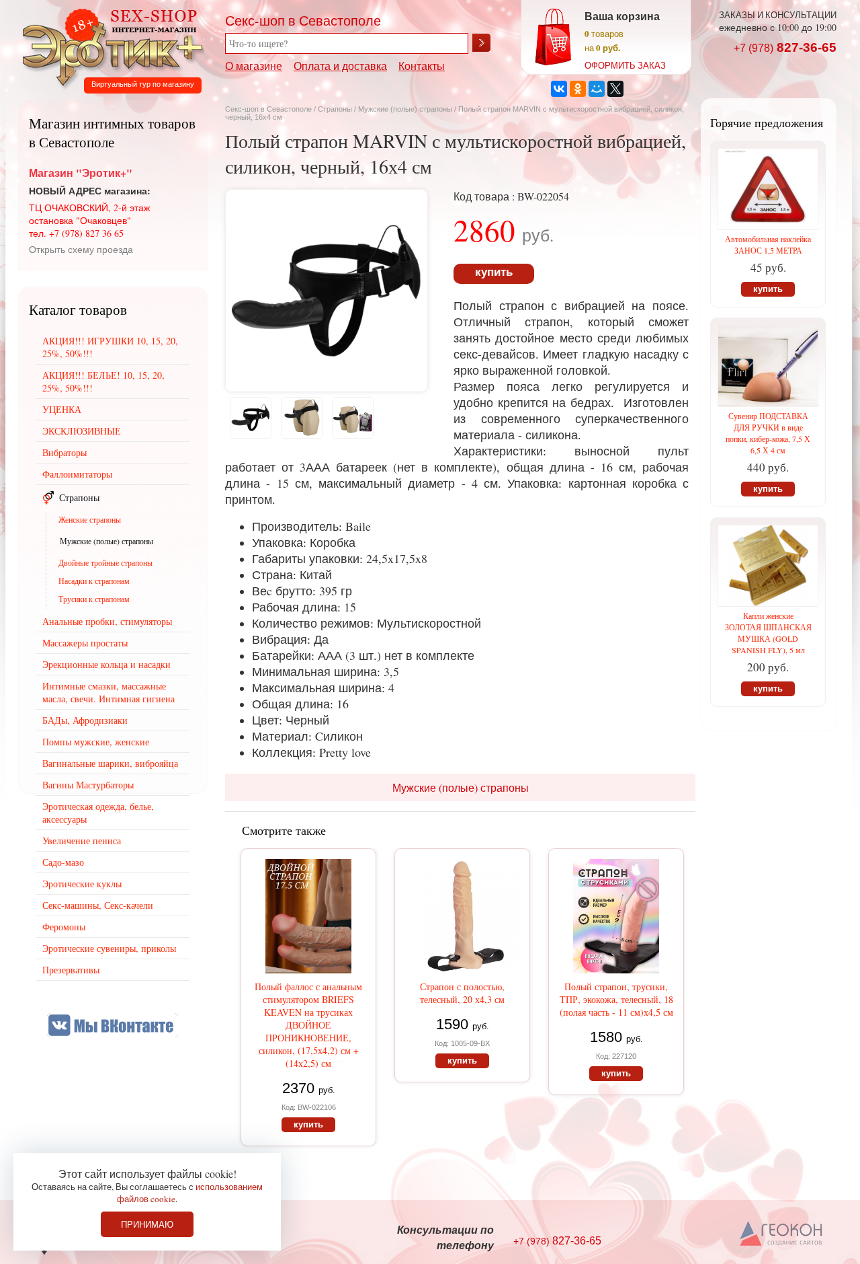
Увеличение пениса (81, 840)
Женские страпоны (89, 519)
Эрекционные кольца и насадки (106, 664)
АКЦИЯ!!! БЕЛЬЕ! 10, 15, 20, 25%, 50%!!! (103, 381)
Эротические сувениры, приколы (109, 948)
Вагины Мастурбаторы (88, 784)
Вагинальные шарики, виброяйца (110, 763)
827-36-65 (785, 47)
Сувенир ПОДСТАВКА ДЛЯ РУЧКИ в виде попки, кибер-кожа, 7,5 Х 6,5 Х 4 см (768, 432)
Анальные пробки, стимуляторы (107, 621)
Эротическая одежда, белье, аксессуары (98, 812)
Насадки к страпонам (94, 580)
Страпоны (335, 109)
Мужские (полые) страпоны (405, 109)
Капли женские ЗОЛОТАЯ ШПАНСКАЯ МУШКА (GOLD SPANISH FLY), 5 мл (768, 632)
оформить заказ (625, 65)
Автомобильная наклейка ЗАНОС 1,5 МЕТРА (768, 244)
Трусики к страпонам (94, 598)
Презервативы (70, 969)
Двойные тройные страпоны (105, 562)
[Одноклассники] (578, 89)
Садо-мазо (63, 862)
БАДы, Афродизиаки (85, 720)
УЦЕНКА (61, 409)
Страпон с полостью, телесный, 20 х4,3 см (462, 993)
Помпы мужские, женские (95, 741)
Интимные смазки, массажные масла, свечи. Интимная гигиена (108, 692)
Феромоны (63, 926)
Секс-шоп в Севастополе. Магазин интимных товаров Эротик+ (108, 45)
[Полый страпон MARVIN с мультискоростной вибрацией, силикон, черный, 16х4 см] (326, 387)
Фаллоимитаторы (77, 474)
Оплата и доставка (340, 66)
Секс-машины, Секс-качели (97, 905)
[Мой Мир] (597, 89)
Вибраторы (64, 452)
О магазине (253, 66)
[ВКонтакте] (559, 89)
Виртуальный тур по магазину (142, 84)
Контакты (421, 66)
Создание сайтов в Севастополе (782, 1234)
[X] (615, 89)
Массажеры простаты (85, 642)
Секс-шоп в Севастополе (268, 109)
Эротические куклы (82, 883)
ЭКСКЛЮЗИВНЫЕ (81, 430)
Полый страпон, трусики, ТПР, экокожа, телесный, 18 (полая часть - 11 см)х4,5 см (616, 999)
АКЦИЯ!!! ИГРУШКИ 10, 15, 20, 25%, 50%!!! (110, 347)
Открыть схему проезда (81, 249)
